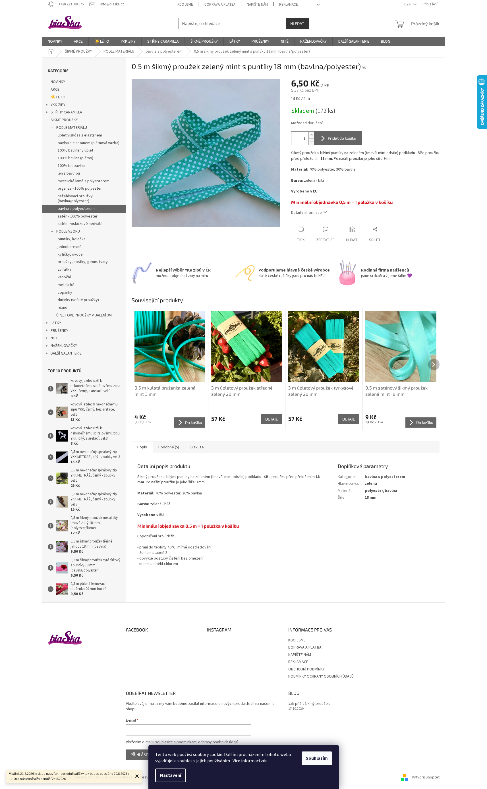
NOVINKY (58, 82)
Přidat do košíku (342, 138)
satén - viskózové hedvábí (80, 224)
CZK (408, 4)
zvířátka (64, 269)
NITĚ (54, 338)
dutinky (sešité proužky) (78, 300)
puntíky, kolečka (72, 239)
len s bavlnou (69, 173)
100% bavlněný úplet (75, 150)
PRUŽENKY (59, 331)
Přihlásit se (142, 754)
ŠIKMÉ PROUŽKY (64, 120)
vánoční (64, 277)
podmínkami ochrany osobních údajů (207, 742)
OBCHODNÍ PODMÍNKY (306, 669)
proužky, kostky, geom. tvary (83, 262)
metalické (66, 285)
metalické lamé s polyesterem (83, 181)
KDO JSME (185, 4)
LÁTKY (56, 323)
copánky (65, 292)
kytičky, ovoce (70, 254)
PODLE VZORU (68, 231)
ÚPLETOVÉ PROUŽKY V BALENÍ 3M (84, 315)
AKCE (55, 89)
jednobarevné (70, 247)
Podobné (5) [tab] (168, 447)
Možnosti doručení (307, 123)
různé (62, 307)
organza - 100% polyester (80, 188)
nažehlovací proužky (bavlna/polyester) (75, 198)
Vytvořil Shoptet (426, 777)
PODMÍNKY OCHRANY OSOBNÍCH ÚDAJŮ (321, 676)
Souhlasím (317, 758)
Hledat (297, 23)
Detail (271, 419)
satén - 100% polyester (78, 216)
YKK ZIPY (58, 105)
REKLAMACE (288, 4)
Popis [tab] (142, 447)
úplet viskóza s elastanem (80, 135)
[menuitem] (55, 41)
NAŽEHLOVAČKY (64, 346)
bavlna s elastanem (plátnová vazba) (88, 143)
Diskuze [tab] (197, 447)
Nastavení (170, 775)
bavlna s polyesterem (76, 209)
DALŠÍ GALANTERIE (66, 353)
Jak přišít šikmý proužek (309, 704)
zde (264, 761)
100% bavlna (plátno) (75, 158)
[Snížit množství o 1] (311, 141)
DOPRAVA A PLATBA (219, 4)
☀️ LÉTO (58, 97)
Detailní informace (306, 213)
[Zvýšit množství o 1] (311, 135)
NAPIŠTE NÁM (257, 4)
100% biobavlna (71, 166)
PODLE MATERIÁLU (71, 128)
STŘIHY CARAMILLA (66, 112)
